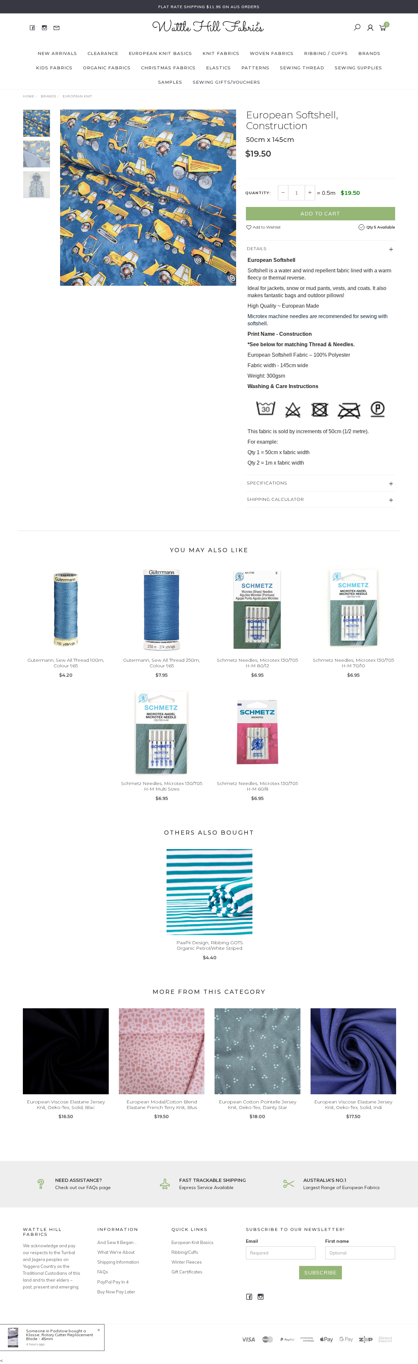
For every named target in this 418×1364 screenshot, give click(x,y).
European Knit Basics (160, 53)
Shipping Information (118, 1262)
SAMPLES (170, 82)
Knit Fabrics (220, 53)
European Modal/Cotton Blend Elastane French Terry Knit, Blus (161, 1104)
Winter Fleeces (186, 1262)
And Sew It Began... (117, 1242)
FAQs (102, 1271)
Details (257, 248)
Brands (369, 53)
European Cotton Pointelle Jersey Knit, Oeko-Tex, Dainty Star (257, 1104)
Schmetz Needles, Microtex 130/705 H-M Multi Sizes (161, 786)
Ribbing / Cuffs (326, 53)
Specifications (267, 483)
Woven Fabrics (272, 53)
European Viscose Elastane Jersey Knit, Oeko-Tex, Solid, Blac (66, 1104)
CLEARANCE (103, 53)
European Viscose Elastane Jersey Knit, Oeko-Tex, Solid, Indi (353, 1104)
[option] (148, 198)
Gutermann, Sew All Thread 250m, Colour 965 (161, 663)
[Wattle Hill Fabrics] (208, 27)
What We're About (116, 1252)
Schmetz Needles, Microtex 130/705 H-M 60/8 (257, 786)
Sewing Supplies (358, 67)
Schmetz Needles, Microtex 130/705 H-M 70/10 (353, 663)
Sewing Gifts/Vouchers (226, 82)
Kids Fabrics (54, 67)
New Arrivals (57, 53)
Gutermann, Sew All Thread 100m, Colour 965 (65, 663)
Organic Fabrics (107, 67)
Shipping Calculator (275, 499)
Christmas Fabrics (168, 67)
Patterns (255, 67)
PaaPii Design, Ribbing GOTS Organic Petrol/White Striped (209, 945)
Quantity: (258, 193)
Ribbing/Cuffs (184, 1252)
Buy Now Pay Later (116, 1291)
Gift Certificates (186, 1271)
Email (252, 1241)
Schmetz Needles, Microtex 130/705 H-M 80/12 (257, 663)
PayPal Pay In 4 (113, 1282)
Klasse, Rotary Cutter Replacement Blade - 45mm (59, 1336)
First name (337, 1241)
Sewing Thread (302, 67)
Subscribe (320, 1272)
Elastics (218, 67)
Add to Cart (320, 213)
